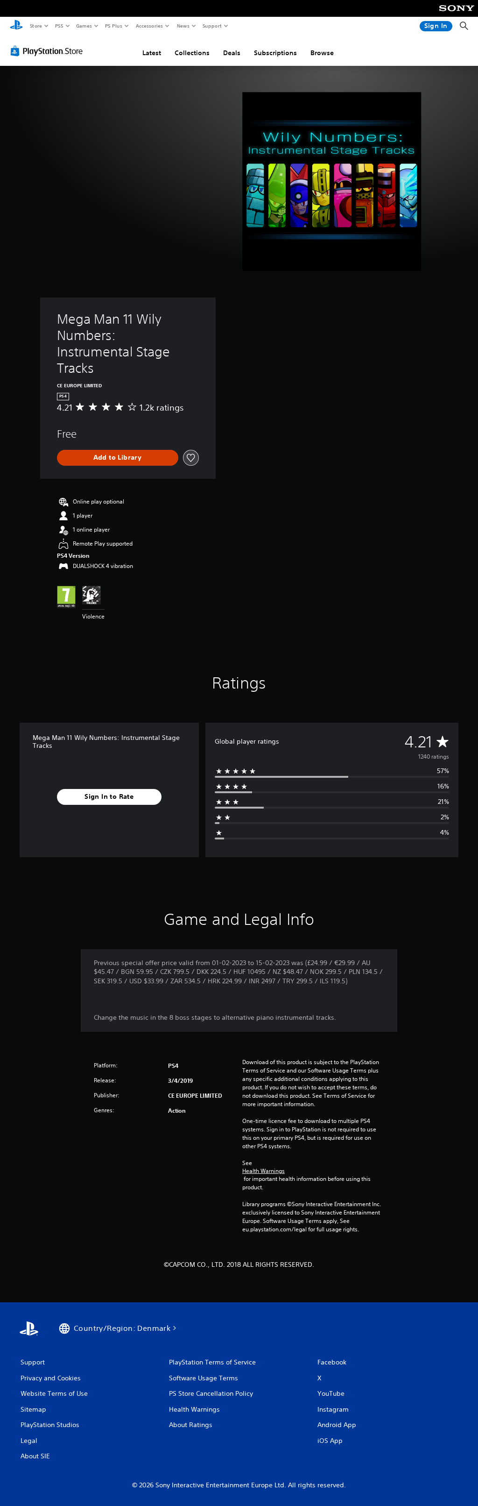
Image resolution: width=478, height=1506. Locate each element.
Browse (322, 53)
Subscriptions (275, 53)
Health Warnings (263, 1171)
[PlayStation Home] (16, 26)
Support (211, 25)
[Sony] (457, 14)
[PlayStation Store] (48, 50)
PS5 (59, 25)
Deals (231, 53)
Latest (151, 53)
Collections (192, 53)
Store (35, 25)
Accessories (148, 25)
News (183, 25)
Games (83, 25)
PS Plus (113, 25)
